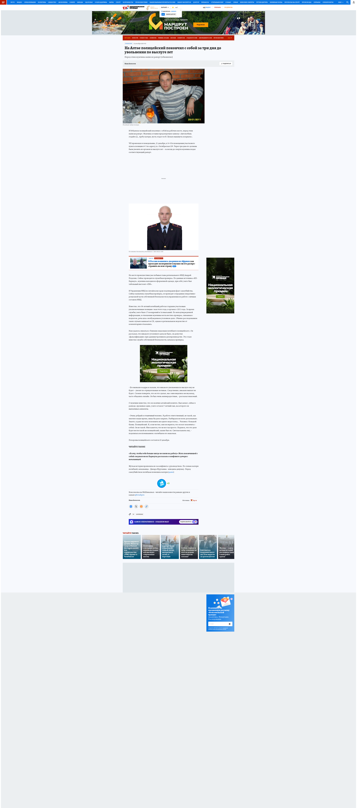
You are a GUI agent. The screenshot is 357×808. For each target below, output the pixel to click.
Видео (19, 2)
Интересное (139, 514)
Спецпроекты (328, 2)
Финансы (205, 2)
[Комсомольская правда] (133, 7)
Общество (52, 2)
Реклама (217, 7)
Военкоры (153, 38)
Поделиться (227, 63)
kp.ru (195, 500)
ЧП (133, 514)
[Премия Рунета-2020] (151, 7)
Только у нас (144, 38)
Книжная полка (276, 2)
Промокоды (306, 2)
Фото (13, 2)
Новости (135, 38)
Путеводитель (262, 2)
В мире (72, 2)
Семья (235, 2)
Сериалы (317, 2)
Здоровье (89, 2)
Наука (111, 2)
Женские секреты (247, 2)
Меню (3, 2)
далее (171, 472)
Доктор (196, 2)
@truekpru (139, 494)
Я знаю (228, 2)
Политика (42, 2)
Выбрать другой (170, 14)
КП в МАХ (173, 38)
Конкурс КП (181, 38)
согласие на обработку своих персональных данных (218, 628)
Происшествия (141, 2)
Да (163, 14)
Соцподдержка (101, 2)
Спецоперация (30, 2)
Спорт (118, 2)
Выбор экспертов (184, 2)
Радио (208, 7)
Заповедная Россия (205, 38)
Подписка (228, 7)
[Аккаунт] (353, 2)
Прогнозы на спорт (292, 2)
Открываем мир (217, 2)
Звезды (80, 2)
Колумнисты (128, 2)
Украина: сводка (163, 38)
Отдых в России (191, 38)
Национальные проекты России (162, 2)
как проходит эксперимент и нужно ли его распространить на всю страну (171, 263)
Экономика (62, 2)
